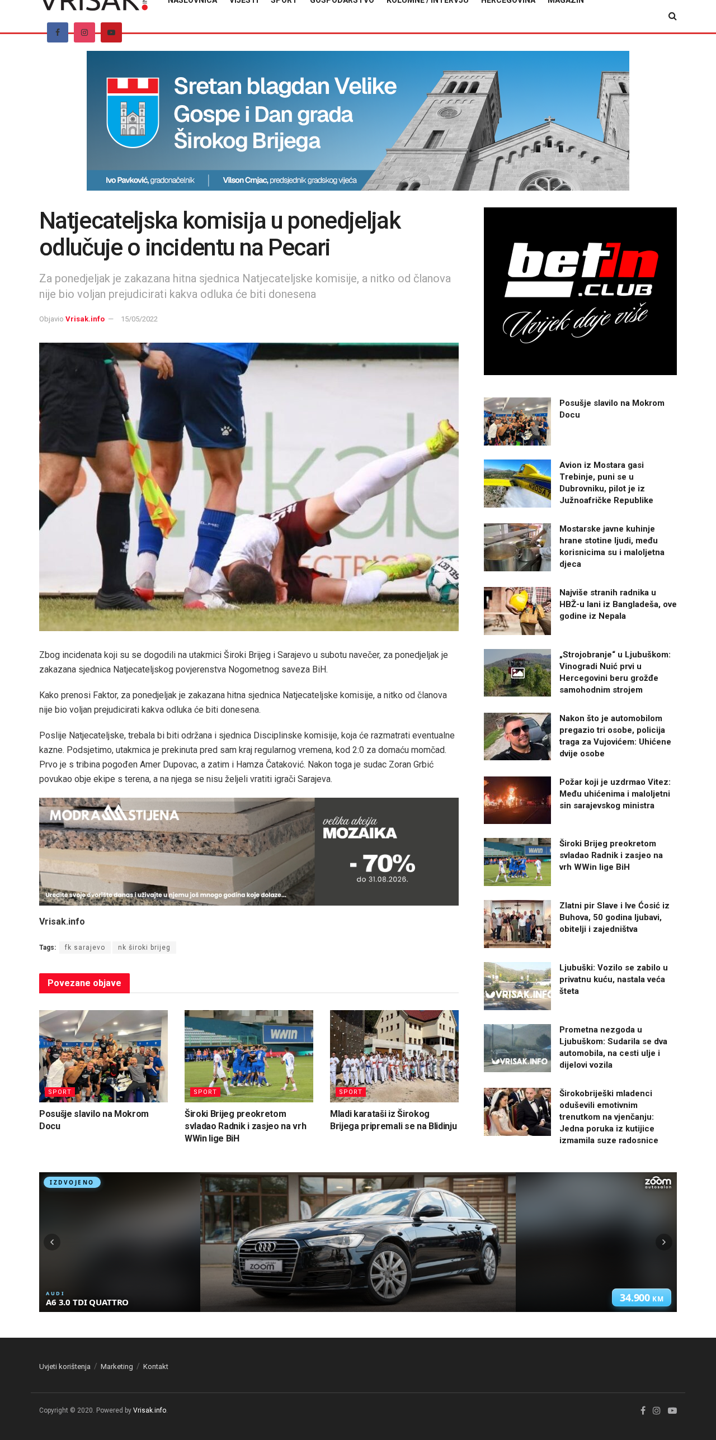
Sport (60, 1092)
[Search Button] (672, 16)
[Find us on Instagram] (84, 32)
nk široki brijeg (144, 947)
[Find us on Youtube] (111, 32)
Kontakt (155, 1366)
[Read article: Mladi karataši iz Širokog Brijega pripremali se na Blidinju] (394, 1056)
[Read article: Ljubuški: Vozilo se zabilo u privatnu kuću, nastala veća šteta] (517, 986)
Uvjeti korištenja (65, 1366)
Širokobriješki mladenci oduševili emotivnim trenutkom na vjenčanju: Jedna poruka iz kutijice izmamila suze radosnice (608, 1116)
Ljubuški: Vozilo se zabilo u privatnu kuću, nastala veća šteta (613, 979)
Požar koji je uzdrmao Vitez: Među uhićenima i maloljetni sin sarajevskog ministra (615, 794)
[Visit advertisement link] (358, 129)
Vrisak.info (85, 319)
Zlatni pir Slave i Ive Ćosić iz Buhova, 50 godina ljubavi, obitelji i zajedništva (614, 917)
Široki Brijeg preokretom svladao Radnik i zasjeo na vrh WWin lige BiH (245, 1126)
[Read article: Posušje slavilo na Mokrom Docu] (103, 1056)
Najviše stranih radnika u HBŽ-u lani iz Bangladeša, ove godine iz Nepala (618, 604)
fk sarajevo (85, 947)
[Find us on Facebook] (57, 32)
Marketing (117, 1366)
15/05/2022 (139, 319)
